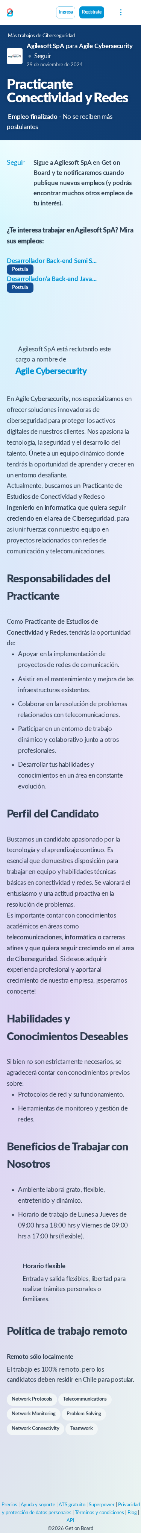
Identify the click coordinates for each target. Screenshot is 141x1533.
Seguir (42, 56)
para (80, 46)
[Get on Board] (10, 12)
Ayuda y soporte (38, 1505)
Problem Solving (84, 1413)
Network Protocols (32, 1399)
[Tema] (108, 13)
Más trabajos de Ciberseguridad (41, 35)
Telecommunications (85, 1399)
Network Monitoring (34, 1413)
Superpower (102, 1505)
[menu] (120, 12)
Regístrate (92, 12)
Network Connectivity (35, 1428)
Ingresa (66, 12)
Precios (9, 1505)
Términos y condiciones (99, 1512)
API (70, 1520)
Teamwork (81, 1428)
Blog (132, 1512)
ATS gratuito (72, 1505)
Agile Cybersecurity (50, 371)
